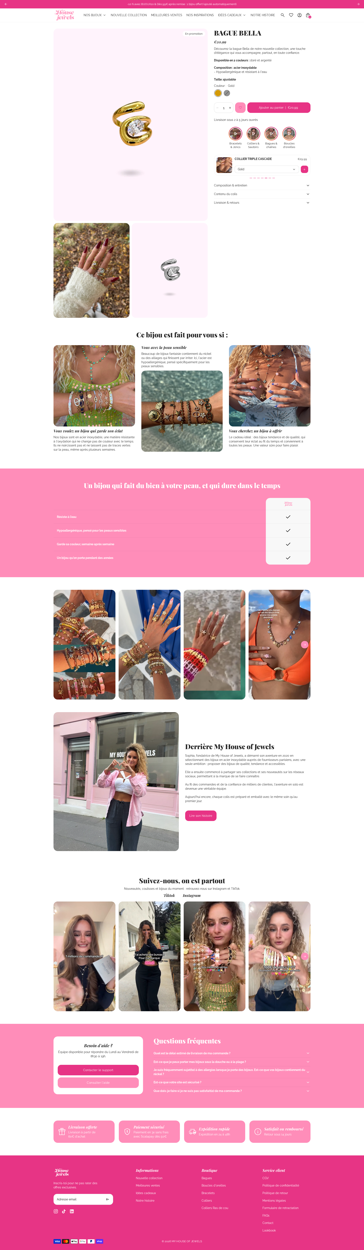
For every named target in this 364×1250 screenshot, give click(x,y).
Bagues (207, 1178)
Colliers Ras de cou (215, 1208)
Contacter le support (98, 1070)
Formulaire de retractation (280, 1208)
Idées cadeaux (146, 1193)
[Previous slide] (5, 4)
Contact (267, 1223)
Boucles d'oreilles (214, 1185)
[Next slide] (304, 644)
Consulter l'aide (98, 1082)
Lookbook (269, 1230)
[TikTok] (64, 1211)
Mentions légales (274, 1200)
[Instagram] (56, 1211)
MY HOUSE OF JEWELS (187, 1241)
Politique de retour (275, 1193)
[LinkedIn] (72, 1211)
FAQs (265, 1215)
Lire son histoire (200, 815)
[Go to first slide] (358, 4)
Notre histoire (145, 1200)
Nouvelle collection (149, 1178)
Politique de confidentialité (280, 1185)
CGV (265, 1178)
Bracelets (208, 1193)
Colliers (207, 1200)
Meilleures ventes (148, 1185)
